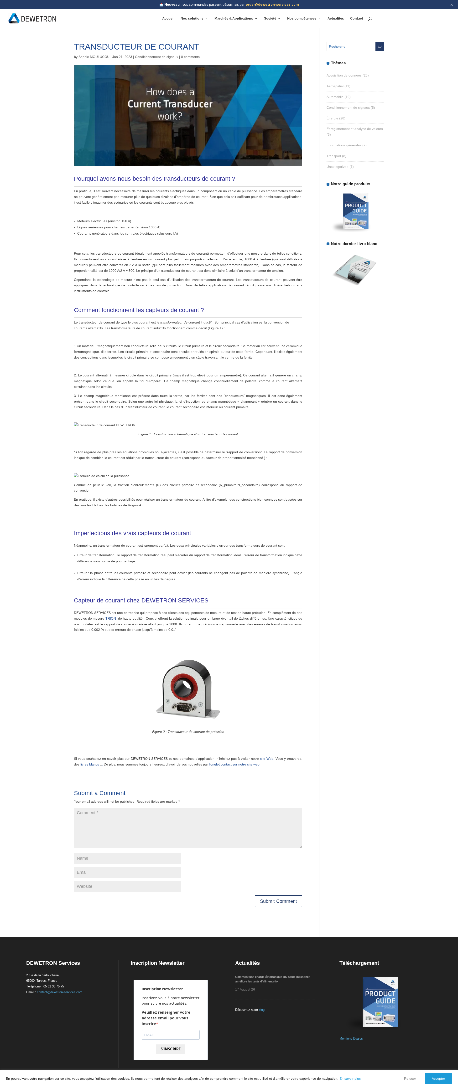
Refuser (410, 1078)
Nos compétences (302, 18)
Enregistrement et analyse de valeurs (355, 129)
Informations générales (344, 145)
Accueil (168, 18)
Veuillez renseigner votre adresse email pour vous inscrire (166, 1018)
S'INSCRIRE (171, 1049)
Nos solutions (192, 18)
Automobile (335, 97)
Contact (356, 18)
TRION (110, 618)
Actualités (336, 18)
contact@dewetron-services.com (59, 992)
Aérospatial (335, 86)
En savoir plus (350, 1078)
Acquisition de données (344, 75)
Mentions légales (351, 1038)
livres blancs (89, 764)
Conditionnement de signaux (156, 57)
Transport (334, 156)
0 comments (190, 57)
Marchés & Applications (233, 18)
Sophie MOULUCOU (93, 57)
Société (270, 18)
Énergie (332, 118)
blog (262, 1010)
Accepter (438, 1078)
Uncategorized (338, 167)
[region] (229, 1077)
